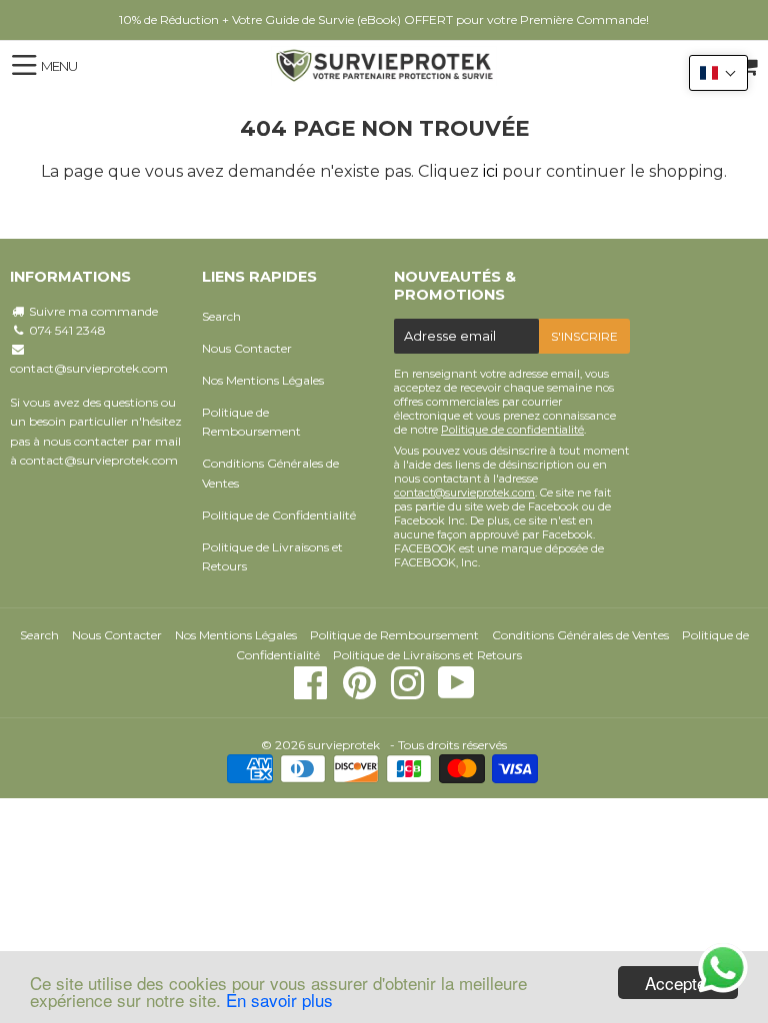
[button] (718, 73)
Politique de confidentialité (512, 430)
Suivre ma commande (93, 311)
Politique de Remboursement (251, 422)
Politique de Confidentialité (279, 515)
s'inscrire (584, 336)
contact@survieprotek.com (89, 368)
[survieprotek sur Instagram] (409, 692)
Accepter (678, 982)
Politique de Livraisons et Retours (272, 556)
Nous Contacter (247, 348)
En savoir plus (279, 999)
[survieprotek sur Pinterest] (361, 692)
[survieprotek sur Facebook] (312, 692)
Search (221, 316)
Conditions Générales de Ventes (270, 473)
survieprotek (344, 744)
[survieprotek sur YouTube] (456, 692)
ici (490, 171)
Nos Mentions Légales (263, 380)
